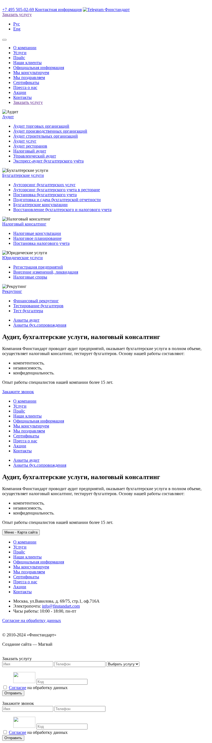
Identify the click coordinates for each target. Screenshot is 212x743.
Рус (16, 24)
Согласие (17, 687)
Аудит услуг (24, 141)
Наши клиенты (27, 62)
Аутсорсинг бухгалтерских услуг (44, 184)
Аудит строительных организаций (45, 136)
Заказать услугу (17, 14)
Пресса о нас (25, 87)
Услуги (19, 52)
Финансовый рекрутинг (36, 300)
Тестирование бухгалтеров (38, 305)
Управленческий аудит (34, 156)
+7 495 (18, 9)
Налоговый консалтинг (24, 224)
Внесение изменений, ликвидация (45, 272)
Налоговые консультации (37, 233)
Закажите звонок (18, 391)
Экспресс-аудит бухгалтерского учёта (48, 161)
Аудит (8, 116)
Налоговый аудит (29, 151)
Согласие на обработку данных (31, 620)
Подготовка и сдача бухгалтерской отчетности (57, 199)
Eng (16, 29)
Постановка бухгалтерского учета (45, 194)
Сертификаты (26, 82)
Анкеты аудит (26, 320)
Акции (19, 92)
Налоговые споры (30, 277)
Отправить (13, 693)
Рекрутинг (12, 291)
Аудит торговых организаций (41, 126)
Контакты (22, 97)
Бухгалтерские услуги (23, 175)
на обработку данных (38, 687)
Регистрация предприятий (38, 267)
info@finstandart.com (61, 606)
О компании (24, 47)
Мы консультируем (31, 72)
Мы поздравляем (29, 77)
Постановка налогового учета (41, 243)
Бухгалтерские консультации (40, 204)
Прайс (19, 57)
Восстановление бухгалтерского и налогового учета (62, 209)
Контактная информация (58, 9)
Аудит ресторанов (30, 146)
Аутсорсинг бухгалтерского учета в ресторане (56, 189)
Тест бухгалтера (28, 310)
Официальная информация (38, 67)
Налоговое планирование (37, 238)
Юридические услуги (22, 257)
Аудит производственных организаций (50, 131)
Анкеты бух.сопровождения (39, 325)
